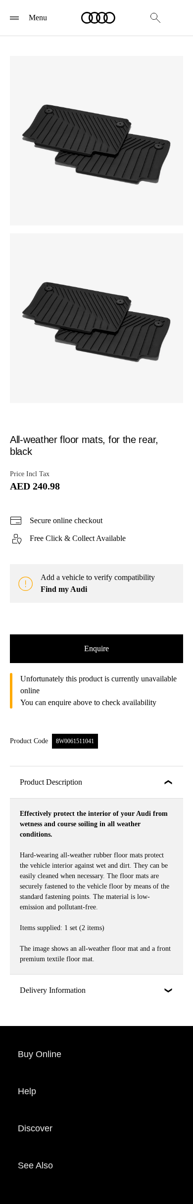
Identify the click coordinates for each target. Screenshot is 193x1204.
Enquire (96, 648)
